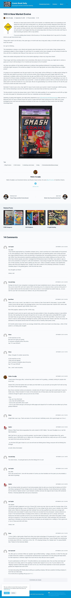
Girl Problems (29, 227)
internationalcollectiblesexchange (49, 97)
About (61, 4)
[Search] (66, 4)
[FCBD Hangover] (13, 217)
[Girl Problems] (35, 217)
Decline (13, 592)
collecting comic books (28, 165)
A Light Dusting (52, 227)
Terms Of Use (7, 589)
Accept (6, 592)
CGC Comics (17, 165)
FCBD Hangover (8, 227)
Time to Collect (31, 18)
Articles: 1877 (35, 186)
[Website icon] (35, 183)
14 (38, 18)
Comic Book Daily (19, 3)
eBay (38, 165)
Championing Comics (44, 4)
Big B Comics (7, 165)
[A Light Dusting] (57, 217)
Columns (55, 4)
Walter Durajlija (12, 376)
